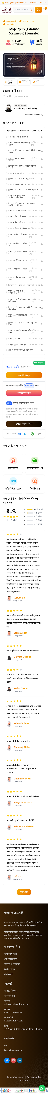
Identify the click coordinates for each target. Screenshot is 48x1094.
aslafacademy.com (13, 1021)
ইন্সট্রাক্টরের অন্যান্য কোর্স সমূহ (34, 115)
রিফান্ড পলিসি (9, 969)
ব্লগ (5, 1045)
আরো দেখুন (24, 892)
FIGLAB (24, 1080)
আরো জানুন (33, 2)
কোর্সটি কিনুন (24, 375)
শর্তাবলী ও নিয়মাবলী (12, 964)
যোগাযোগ (43, 2)
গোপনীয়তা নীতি (10, 959)
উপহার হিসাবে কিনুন (24, 424)
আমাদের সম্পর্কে (10, 954)
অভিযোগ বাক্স (9, 996)
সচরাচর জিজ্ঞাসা (10, 991)
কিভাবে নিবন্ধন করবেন (13, 1050)
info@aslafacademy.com (16, 1004)
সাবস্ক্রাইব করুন (24, 393)
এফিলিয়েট (8, 974)
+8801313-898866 (13, 1012)
